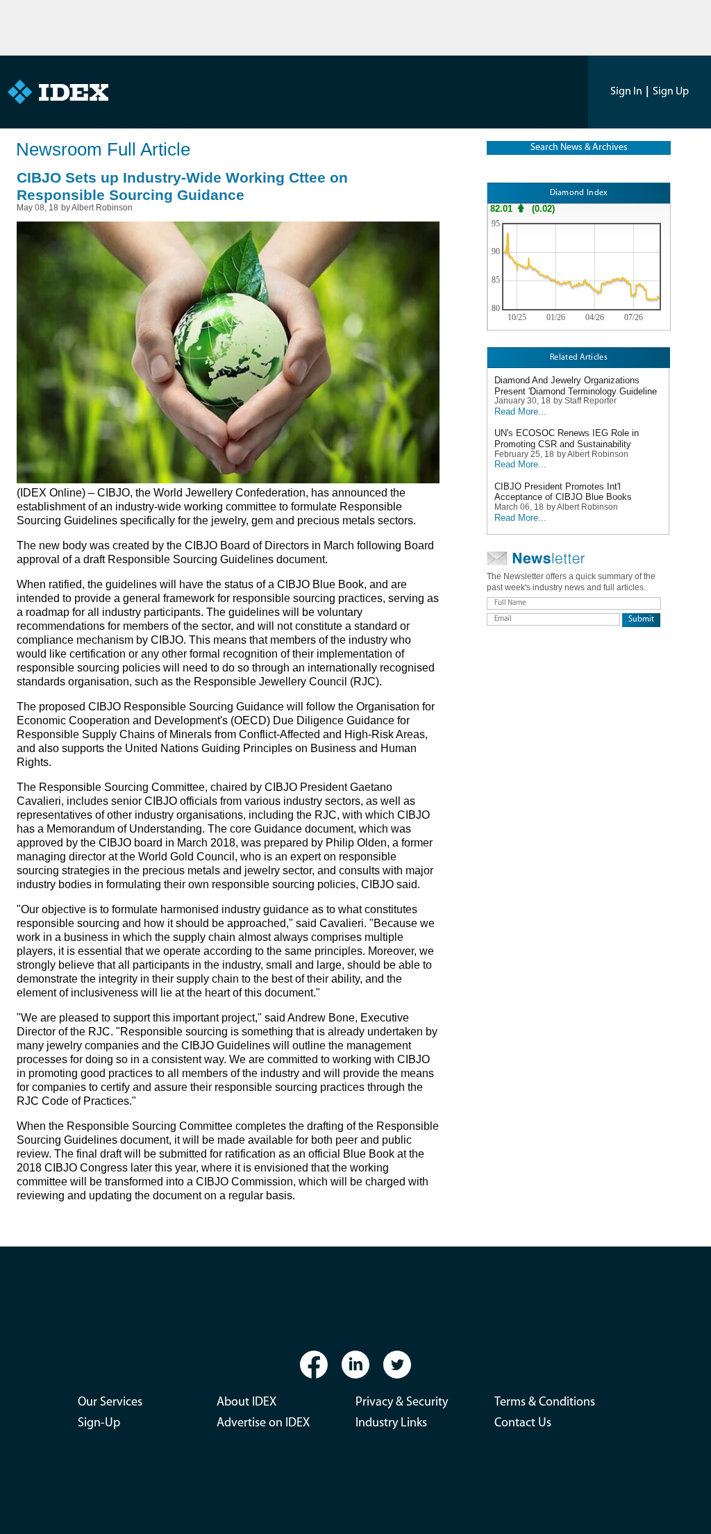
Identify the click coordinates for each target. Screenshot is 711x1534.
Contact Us (522, 1423)
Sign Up (671, 91)
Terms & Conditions (544, 1403)
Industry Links (391, 1423)
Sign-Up (99, 1423)
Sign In (626, 91)
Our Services (110, 1403)
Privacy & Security (402, 1403)
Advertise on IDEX (263, 1423)
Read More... (520, 411)
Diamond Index (579, 193)
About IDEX (246, 1403)
